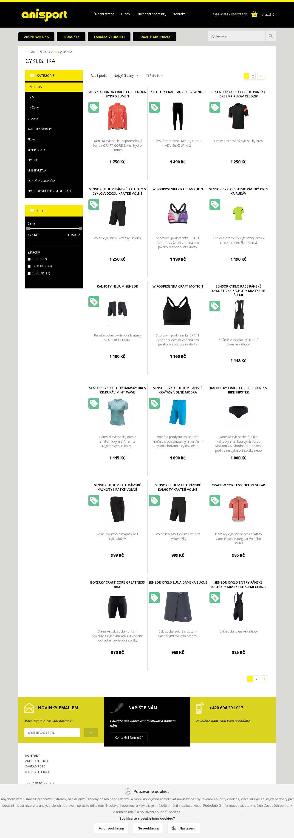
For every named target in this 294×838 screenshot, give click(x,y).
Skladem (156, 76)
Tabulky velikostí (109, 36)
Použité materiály (155, 36)
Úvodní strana (103, 14)
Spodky (33, 119)
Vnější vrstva (37, 170)
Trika (31, 139)
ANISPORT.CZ (42, 51)
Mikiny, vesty (36, 150)
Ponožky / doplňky (42, 181)
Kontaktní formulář (129, 737)
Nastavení (187, 828)
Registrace (239, 14)
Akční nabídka (36, 36)
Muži (35, 97)
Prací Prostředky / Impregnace (50, 191)
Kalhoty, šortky (40, 129)
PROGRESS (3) (42, 266)
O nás (125, 14)
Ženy (35, 107)
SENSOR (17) (41, 273)
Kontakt (179, 14)
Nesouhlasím (148, 828)
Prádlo (33, 160)
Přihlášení (220, 14)
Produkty (71, 36)
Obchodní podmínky (151, 14)
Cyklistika (65, 51)
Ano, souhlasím (111, 828)
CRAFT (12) (39, 259)
